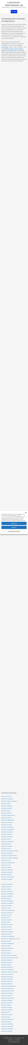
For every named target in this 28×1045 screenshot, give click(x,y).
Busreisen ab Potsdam (6, 981)
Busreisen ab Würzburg (7, 1028)
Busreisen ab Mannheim (7, 948)
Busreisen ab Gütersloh (7, 872)
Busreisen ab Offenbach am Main (9, 972)
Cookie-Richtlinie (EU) (14, 1042)
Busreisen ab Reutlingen (7, 993)
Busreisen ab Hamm (6, 886)
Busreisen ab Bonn (6, 810)
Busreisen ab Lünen (6, 941)
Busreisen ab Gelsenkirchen (8, 862)
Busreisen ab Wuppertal (7, 1026)
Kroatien (15, 48)
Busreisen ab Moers (6, 953)
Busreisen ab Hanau (6, 889)
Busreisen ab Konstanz (7, 924)
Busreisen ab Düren (6, 839)
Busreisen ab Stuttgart (6, 1009)
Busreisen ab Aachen (6, 796)
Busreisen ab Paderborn (7, 976)
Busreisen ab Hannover (7, 891)
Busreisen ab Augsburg (7, 798)
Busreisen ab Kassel (6, 915)
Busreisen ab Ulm (5, 1017)
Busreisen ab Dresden (6, 834)
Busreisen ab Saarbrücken (7, 998)
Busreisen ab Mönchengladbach (9, 955)
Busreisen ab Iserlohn (6, 905)
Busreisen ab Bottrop (6, 813)
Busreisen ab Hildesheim (7, 901)
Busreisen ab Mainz (6, 946)
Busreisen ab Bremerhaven (7, 820)
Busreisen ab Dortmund (7, 832)
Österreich (6, 48)
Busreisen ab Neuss (6, 964)
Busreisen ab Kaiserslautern (8, 910)
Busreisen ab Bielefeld (6, 806)
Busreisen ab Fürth (6, 860)
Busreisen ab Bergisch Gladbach (9, 801)
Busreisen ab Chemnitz (7, 822)
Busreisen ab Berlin (6, 803)
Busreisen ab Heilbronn (7, 896)
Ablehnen (14, 527)
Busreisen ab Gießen (6, 867)
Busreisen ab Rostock (6, 995)
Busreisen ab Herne (6, 898)
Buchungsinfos (17, 1038)
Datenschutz (11, 1040)
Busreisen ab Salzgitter (6, 1000)
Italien (11, 48)
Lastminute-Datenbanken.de (14, 4)
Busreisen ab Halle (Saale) (7, 877)
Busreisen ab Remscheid (7, 990)
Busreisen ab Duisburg (6, 836)
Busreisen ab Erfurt (6, 843)
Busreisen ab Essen (6, 848)
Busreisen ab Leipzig (6, 929)
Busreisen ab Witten (6, 1021)
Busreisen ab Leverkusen (7, 931)
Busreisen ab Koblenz (6, 920)
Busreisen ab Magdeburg (7, 943)
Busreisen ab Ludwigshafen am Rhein (10, 938)
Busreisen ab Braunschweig (8, 815)
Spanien (3, 50)
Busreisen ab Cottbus (6, 825)
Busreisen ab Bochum (6, 808)
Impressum (17, 1040)
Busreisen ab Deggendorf (7, 829)
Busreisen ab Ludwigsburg (7, 936)
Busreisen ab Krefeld (6, 927)
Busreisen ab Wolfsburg (7, 1024)
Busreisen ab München (7, 960)
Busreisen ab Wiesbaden (7, 1019)
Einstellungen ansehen (14, 531)
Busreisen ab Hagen (6, 874)
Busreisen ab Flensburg (7, 853)
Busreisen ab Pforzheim (7, 979)
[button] (26, 512)
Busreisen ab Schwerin (6, 1002)
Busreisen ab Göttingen (7, 869)
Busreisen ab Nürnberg (7, 967)
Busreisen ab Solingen (6, 1007)
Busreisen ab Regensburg (7, 988)
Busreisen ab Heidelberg (7, 894)
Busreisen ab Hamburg (6, 879)
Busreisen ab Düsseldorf (7, 841)
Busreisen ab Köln (5, 922)
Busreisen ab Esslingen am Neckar (9, 851)
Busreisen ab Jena (5, 908)
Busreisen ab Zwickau (6, 1031)
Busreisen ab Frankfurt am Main (9, 855)
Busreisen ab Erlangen (6, 846)
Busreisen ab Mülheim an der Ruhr (9, 957)
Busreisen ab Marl (5, 950)
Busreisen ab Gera (5, 865)
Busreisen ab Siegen (6, 1005)
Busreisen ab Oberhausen (7, 969)
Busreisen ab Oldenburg (7, 974)
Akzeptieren (14, 523)
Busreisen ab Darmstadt (7, 827)
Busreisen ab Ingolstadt (7, 903)
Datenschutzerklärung (5, 516)
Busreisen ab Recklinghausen (8, 986)
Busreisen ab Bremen (6, 817)
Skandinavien (11, 50)
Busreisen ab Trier (5, 1012)
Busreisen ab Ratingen (6, 983)
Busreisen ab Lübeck (6, 934)
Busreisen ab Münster (6, 962)
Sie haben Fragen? (8, 1038)
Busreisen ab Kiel (5, 917)
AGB (23, 1038)
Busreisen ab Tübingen (6, 1014)
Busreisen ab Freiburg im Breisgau (9, 858)
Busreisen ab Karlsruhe (7, 912)
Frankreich (20, 48)
